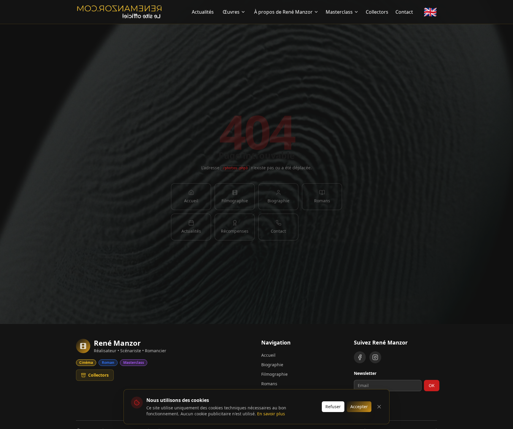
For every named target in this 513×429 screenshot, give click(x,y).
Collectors (377, 12)
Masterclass (339, 12)
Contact (404, 12)
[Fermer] (379, 407)
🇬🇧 (430, 12)
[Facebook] (360, 357)
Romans (269, 383)
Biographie (272, 364)
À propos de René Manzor (283, 12)
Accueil (268, 355)
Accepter (359, 406)
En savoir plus (271, 414)
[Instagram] (375, 357)
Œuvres (231, 12)
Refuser (333, 406)
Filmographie (274, 374)
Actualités (203, 12)
